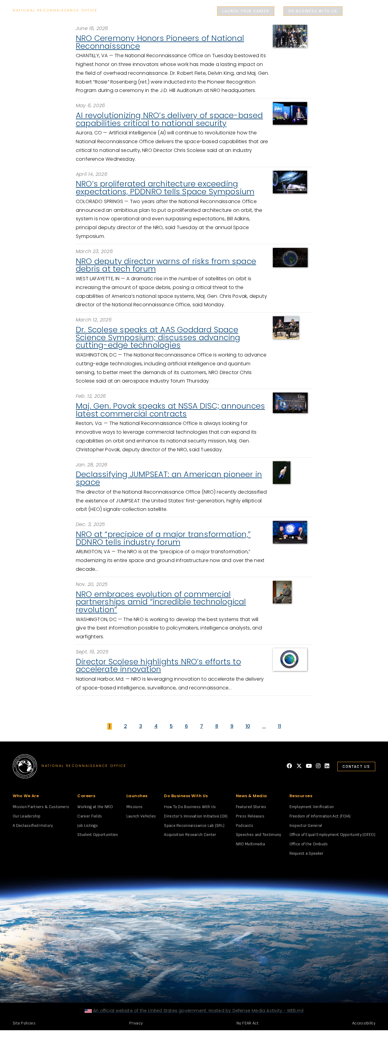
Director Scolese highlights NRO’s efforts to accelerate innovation (158, 665)
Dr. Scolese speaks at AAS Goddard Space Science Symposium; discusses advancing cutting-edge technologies (158, 337)
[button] (219, 11)
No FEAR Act (247, 1023)
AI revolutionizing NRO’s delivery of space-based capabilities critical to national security (169, 119)
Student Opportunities (97, 834)
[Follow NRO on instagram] (318, 766)
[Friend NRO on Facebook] (289, 766)
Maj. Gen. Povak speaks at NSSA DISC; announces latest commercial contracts (170, 409)
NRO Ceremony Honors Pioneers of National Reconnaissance (160, 42)
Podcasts (244, 825)
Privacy (135, 1023)
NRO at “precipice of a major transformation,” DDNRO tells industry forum (163, 538)
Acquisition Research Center (190, 834)
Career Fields (89, 816)
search (356, 11)
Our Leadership (26, 816)
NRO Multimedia (250, 844)
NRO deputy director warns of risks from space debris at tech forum (166, 265)
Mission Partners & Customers (41, 806)
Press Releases (250, 816)
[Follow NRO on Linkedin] (327, 766)
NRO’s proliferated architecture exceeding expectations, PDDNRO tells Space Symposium (165, 187)
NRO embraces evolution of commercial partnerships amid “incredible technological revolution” (161, 602)
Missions (134, 806)
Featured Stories (251, 806)
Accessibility (363, 1023)
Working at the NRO (94, 806)
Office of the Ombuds (308, 844)
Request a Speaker (306, 853)
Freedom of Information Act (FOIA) (320, 816)
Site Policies (24, 1023)
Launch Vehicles (141, 816)
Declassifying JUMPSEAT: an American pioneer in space (169, 478)
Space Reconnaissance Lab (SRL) (194, 825)
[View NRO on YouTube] (309, 766)
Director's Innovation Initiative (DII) (195, 816)
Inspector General (305, 825)
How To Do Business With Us (190, 806)
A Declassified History (33, 825)
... (264, 726)
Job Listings (87, 825)
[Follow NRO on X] (299, 766)
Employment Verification (311, 806)
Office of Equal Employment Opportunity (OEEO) (332, 834)
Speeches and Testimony (258, 834)
